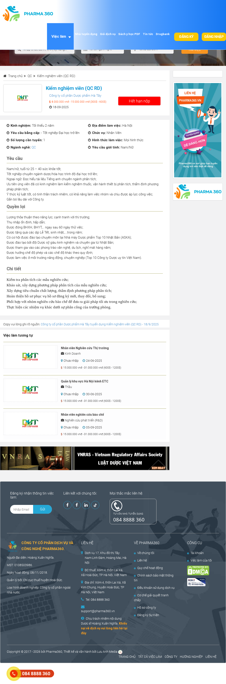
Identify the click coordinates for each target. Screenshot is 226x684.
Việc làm (58, 36)
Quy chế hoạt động (150, 568)
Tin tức (148, 34)
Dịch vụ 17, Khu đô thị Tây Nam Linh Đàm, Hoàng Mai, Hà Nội (105, 557)
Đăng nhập (214, 37)
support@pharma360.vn (98, 611)
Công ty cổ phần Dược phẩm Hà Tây (75, 96)
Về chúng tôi (145, 553)
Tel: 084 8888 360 (98, 599)
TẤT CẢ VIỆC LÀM (150, 656)
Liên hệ (142, 560)
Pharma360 (54, 651)
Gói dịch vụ (108, 34)
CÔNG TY (171, 656)
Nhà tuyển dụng (86, 34)
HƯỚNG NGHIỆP (191, 656)
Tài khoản (197, 553)
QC (34, 147)
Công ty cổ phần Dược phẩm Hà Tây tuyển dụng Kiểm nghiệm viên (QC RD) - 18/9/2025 (100, 324)
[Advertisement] (80, 673)
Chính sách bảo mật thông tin (153, 578)
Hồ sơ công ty (146, 607)
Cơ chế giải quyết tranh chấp (151, 597)
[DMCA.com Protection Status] (200, 570)
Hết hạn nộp (139, 101)
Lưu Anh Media (107, 651)
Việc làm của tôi (201, 560)
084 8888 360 (129, 519)
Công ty (45, 587)
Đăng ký (186, 37)
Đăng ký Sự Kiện (148, 615)
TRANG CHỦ (127, 656)
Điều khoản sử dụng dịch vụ (156, 587)
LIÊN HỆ (211, 656)
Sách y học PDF (129, 34)
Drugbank (163, 34)
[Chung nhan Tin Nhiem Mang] (200, 582)
